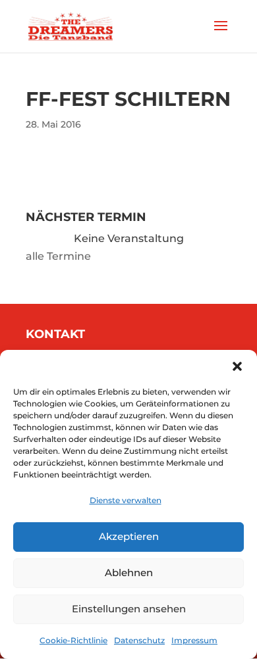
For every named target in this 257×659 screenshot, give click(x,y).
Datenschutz (139, 640)
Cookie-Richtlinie (73, 640)
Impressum (194, 640)
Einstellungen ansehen (129, 608)
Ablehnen (129, 572)
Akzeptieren (129, 536)
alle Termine (58, 256)
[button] (237, 366)
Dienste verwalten (125, 500)
